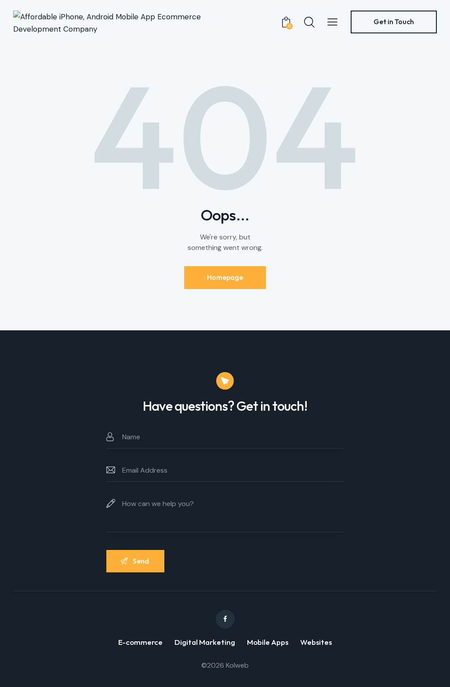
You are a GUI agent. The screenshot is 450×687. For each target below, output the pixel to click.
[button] (332, 21)
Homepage (225, 277)
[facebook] (225, 619)
